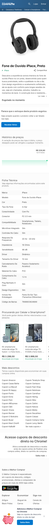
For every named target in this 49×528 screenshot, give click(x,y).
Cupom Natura (31, 407)
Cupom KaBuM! (8, 426)
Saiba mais (40, 455)
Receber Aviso (10, 125)
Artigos (5, 500)
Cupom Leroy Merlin (34, 423)
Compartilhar (42, 70)
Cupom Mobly (31, 410)
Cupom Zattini (31, 403)
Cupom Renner (8, 413)
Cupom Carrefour (32, 393)
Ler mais (41, 96)
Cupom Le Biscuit (9, 387)
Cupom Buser (7, 420)
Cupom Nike (30, 400)
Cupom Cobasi (31, 416)
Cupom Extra (7, 397)
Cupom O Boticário (10, 416)
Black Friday (7, 503)
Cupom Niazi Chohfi (10, 423)
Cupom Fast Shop (33, 387)
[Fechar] (45, 516)
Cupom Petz (7, 400)
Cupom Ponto (8, 393)
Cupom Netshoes (32, 390)
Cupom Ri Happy (9, 390)
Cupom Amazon (9, 380)
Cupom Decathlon (33, 413)
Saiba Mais (25, 522)
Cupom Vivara (8, 410)
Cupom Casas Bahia (10, 383)
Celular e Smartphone (32, 10)
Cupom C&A (7, 407)
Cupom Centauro (32, 383)
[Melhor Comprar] (14, 3)
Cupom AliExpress (9, 403)
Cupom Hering (31, 397)
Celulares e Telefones (14, 10)
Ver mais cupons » (33, 426)
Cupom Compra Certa (34, 420)
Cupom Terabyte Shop (35, 380)
